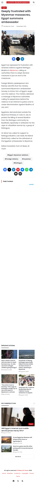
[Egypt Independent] (18, 2)
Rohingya (18, 163)
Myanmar (14, 70)
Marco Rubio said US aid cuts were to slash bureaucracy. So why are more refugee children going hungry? (9, 364)
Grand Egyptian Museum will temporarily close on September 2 (22, 439)
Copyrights (25, 473)
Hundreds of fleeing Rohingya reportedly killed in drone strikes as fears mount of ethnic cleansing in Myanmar (26, 365)
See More (18, 456)
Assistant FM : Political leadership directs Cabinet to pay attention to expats (26, 390)
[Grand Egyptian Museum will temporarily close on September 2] (6, 439)
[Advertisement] (18, 265)
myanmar (27, 159)
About (4, 473)
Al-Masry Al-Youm (9, 26)
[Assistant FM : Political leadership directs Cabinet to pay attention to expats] (27, 380)
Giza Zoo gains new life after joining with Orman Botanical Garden (23, 448)
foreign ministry (12, 159)
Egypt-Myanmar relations (18, 155)
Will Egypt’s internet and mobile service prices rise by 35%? (15, 429)
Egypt (4, 8)
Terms (18, 476)
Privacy (31, 473)
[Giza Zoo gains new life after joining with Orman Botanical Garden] (6, 448)
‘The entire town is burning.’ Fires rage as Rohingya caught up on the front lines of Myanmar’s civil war (9, 388)
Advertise (10, 473)
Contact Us (17, 473)
